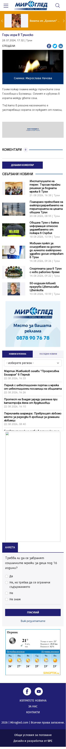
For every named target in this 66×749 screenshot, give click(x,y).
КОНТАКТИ (33, 712)
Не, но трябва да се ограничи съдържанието (30, 585)
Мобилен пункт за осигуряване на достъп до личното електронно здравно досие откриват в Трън (46, 250)
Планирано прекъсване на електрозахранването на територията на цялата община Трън (46, 207)
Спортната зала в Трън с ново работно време (46, 270)
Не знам (15, 599)
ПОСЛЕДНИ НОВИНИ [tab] (48, 354)
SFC (50, 741)
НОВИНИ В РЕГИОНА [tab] (17, 354)
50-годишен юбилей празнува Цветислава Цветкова (44, 287)
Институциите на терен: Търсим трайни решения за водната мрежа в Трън (45, 186)
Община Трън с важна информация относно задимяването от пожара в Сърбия (44, 228)
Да (11, 576)
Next (64, 21)
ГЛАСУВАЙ (33, 612)
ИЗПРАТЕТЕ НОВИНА (33, 700)
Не (11, 593)
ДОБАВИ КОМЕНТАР (22, 165)
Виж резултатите (33, 621)
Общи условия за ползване (33, 735)
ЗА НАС (32, 706)
